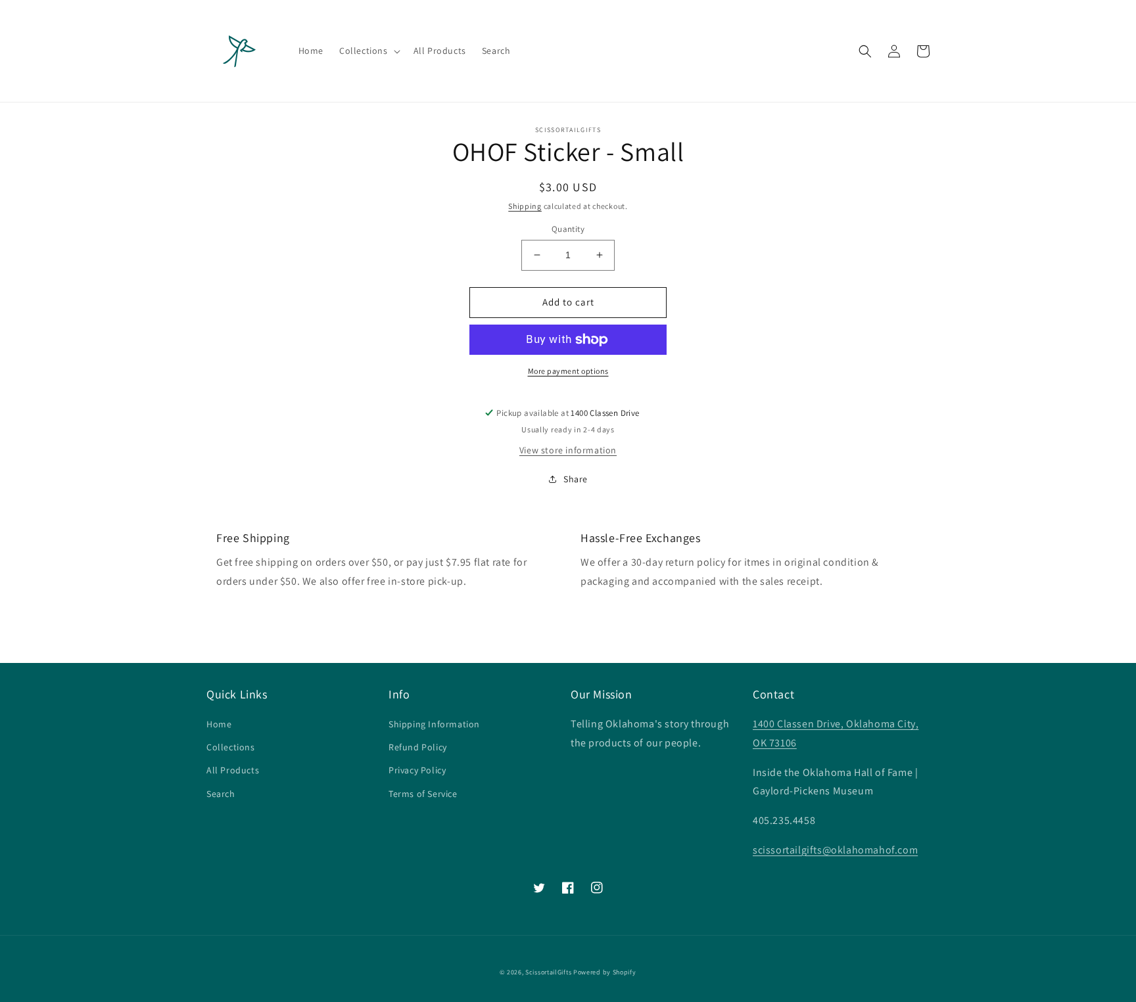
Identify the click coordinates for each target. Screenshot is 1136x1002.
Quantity (568, 229)
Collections (230, 747)
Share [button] (575, 479)
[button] (368, 50)
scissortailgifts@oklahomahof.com (835, 850)
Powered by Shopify (604, 972)
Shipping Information (434, 724)
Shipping (525, 206)
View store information (568, 450)
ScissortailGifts (548, 972)
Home (218, 724)
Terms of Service (423, 794)
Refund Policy (418, 747)
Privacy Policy (417, 770)
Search (220, 794)
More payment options (568, 371)
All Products (232, 770)
